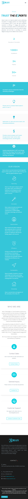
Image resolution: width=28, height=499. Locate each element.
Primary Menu (25, 3)
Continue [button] (4, 496)
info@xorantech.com (10, 476)
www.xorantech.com (11, 478)
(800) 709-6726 (9, 471)
